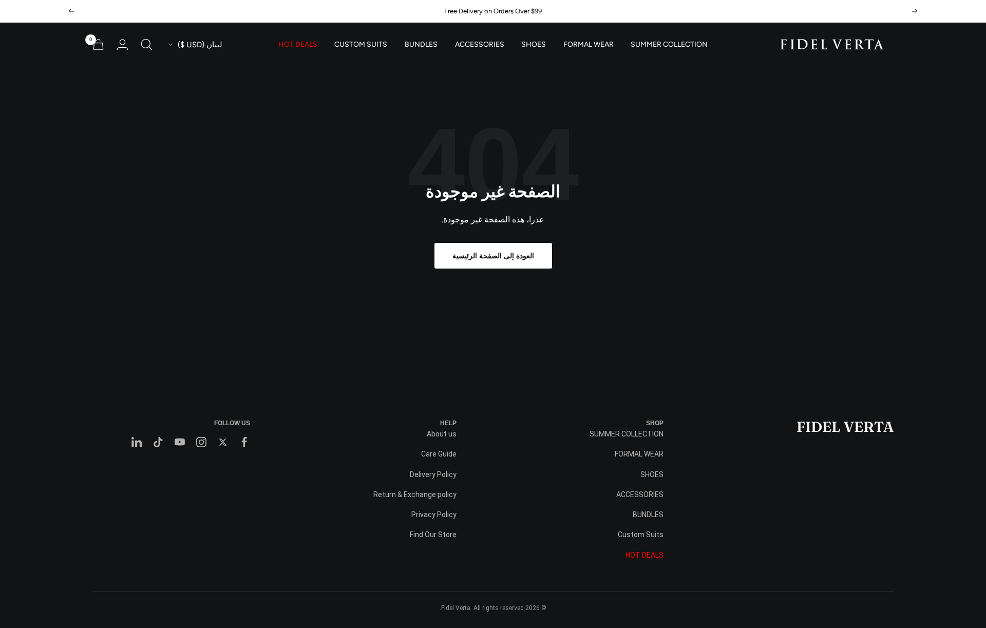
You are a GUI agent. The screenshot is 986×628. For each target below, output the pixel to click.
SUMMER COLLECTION (669, 45)
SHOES (533, 45)
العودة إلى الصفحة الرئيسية (493, 256)
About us (442, 434)
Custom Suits (360, 45)
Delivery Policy (433, 474)
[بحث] (147, 44)
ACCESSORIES (479, 45)
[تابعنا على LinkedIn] (136, 442)
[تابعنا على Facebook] (244, 442)
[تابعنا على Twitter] (223, 442)
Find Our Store (433, 534)
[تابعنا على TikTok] (158, 442)
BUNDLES (421, 45)
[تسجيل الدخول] (122, 44)
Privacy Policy (434, 514)
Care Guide (439, 454)
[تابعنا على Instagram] (201, 442)
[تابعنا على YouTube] (179, 442)
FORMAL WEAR (588, 45)
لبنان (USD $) (200, 44)
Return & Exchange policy (415, 494)
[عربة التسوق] (98, 44)
